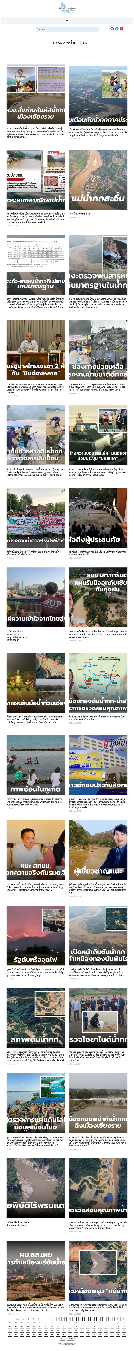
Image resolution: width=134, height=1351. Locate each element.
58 (118, 1326)
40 (10, 1326)
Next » (70, 1338)
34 (94, 1322)
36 (106, 1322)
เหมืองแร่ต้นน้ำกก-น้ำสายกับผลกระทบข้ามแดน (18, 1223)
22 (22, 1322)
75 (100, 1330)
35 (100, 1322)
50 (70, 1326)
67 (52, 1330)
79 (124, 1330)
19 (123, 1318)
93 (88, 1334)
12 (81, 1318)
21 (16, 1322)
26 (46, 1322)
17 (111, 1318)
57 (112, 1326)
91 (76, 1334)
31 (76, 1322)
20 (10, 1322)
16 (105, 1318)
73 (88, 1330)
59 (124, 1326)
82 (22, 1334)
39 (124, 1322)
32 (82, 1322)
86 (46, 1334)
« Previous (14, 1319)
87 (52, 1334)
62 (22, 1330)
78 (118, 1330)
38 (118, 1322)
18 (117, 1318)
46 (46, 1326)
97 (112, 1334)
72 (82, 1330)
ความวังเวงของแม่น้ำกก (79, 213)
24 (34, 1322)
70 (70, 1330)
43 (28, 1326)
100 (63, 1338)
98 (118, 1334)
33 (88, 1322)
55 (100, 1326)
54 (94, 1326)
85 (40, 1334)
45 (40, 1326)
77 (112, 1330)
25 (40, 1322)
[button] (67, 19)
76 (106, 1330)
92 (82, 1334)
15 (99, 1318)
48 (58, 1326)
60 (10, 1330)
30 (70, 1322)
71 (76, 1330)
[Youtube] (121, 28)
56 (106, 1326)
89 (64, 1334)
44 (34, 1326)
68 (58, 1330)
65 (40, 1330)
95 (100, 1334)
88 (58, 1334)
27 (52, 1322)
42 (22, 1326)
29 (64, 1322)
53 (88, 1326)
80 (10, 1334)
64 (34, 1330)
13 (87, 1318)
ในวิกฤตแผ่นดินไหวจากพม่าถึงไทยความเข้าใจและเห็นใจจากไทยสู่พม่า (17, 635)
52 (82, 1326)
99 (124, 1334)
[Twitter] (117, 28)
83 (28, 1334)
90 (70, 1334)
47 (52, 1326)
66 (46, 1330)
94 (94, 1334)
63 (28, 1330)
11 (75, 1318)
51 (76, 1326)
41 (16, 1326)
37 (112, 1322)
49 (64, 1326)
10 (69, 1318)
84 (34, 1334)
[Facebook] (112, 28)
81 (16, 1334)
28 (58, 1322)
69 (64, 1330)
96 (106, 1334)
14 (93, 1318)
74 (94, 1330)
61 (16, 1330)
